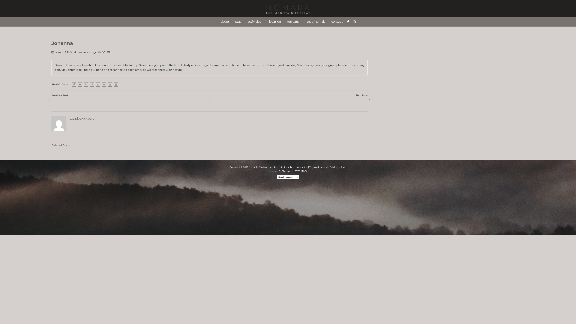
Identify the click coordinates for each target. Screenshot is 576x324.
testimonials (316, 21)
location (275, 21)
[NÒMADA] (288, 15)
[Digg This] (104, 84)
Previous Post (59, 97)
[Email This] (110, 84)
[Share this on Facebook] (74, 84)
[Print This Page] (116, 84)
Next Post (362, 97)
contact (337, 21)
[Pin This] (86, 84)
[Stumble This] (98, 84)
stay (238, 21)
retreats (293, 21)
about (225, 21)
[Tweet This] (80, 84)
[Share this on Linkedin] (92, 84)
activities (254, 21)
